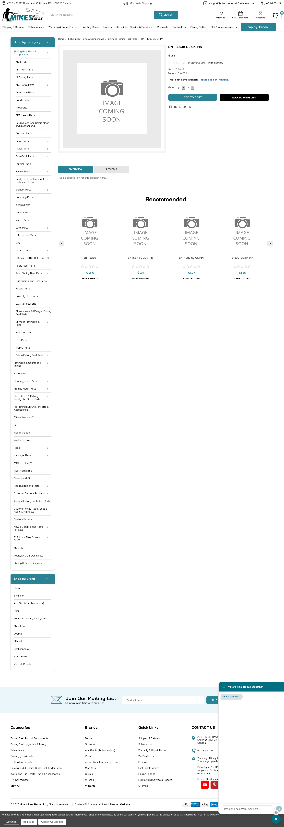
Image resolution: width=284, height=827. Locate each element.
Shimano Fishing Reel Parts (28, 323)
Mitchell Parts (23, 250)
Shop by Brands (257, 27)
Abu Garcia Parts (25, 84)
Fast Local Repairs (148, 768)
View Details (89, 278)
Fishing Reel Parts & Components (25, 53)
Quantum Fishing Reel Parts (31, 281)
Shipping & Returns (13, 27)
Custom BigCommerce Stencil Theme (96, 804)
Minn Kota (19, 626)
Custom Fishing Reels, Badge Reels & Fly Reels (30, 510)
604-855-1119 (274, 3)
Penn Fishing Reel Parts (29, 273)
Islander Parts (23, 189)
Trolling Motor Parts (25, 388)
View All (15, 785)
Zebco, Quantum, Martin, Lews (30, 618)
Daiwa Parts (22, 141)
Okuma (18, 633)
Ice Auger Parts (22, 455)
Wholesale (162, 27)
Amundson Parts (25, 92)
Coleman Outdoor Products (29, 493)
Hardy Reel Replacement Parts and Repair (30, 180)
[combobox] (112, 15)
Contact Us (179, 27)
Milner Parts (22, 148)
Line (16, 425)
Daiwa (17, 588)
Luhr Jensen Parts (26, 235)
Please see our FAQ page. (214, 79)
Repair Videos (22, 432)
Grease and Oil (22, 478)
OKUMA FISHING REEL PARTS (32, 258)
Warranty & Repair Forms (62, 27)
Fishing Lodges (146, 773)
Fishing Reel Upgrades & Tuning (28, 364)
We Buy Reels (91, 27)
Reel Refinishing (23, 470)
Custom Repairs (23, 519)
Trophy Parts (23, 347)
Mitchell (18, 641)
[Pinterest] (190, 107)
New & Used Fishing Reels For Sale (28, 528)
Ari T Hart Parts (24, 69)
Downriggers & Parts (25, 381)
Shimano (19, 595)
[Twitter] (185, 107)
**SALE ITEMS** (23, 463)
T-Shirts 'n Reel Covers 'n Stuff (28, 539)
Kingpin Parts (23, 204)
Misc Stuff (19, 548)
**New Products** (24, 417)
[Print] (180, 107)
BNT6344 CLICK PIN (140, 257)
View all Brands (22, 664)
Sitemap (143, 785)
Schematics (35, 27)
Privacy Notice (198, 27)
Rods (17, 447)
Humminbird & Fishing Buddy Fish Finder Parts (27, 398)
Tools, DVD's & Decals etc (28, 555)
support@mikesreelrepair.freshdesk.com (232, 3)
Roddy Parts (23, 100)
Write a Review (215, 63)
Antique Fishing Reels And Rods (32, 501)
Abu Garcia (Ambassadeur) (29, 603)
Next (270, 243)
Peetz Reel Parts (25, 265)
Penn (17, 610)
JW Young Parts (24, 197)
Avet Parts (21, 107)
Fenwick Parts (23, 163)
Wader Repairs (22, 440)
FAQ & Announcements (224, 27)
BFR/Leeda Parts (25, 115)
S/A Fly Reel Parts (26, 303)
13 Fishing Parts (24, 77)
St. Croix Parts (24, 332)
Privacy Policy (211, 814)
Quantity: (173, 87)
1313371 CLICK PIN (242, 257)
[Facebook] (170, 107)
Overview (75, 169)
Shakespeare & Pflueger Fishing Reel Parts (33, 313)
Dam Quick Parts (25, 156)
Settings (11, 822)
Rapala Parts (23, 288)
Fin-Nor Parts (23, 171)
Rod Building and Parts (26, 485)
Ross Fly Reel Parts (27, 296)
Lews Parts (22, 227)
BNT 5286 (89, 257)
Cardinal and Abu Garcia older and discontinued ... (32, 124)
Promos (107, 27)
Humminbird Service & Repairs (133, 27)
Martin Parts (22, 220)
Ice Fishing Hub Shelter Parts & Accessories (31, 408)
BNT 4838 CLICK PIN (152, 38)
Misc (18, 242)
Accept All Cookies (52, 822)
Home (61, 38)
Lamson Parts (23, 212)
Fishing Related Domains (28, 563)
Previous (61, 243)
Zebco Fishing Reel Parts (30, 355)
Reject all (28, 822)
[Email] (175, 107)
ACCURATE (20, 656)
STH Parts (21, 340)
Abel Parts (21, 62)
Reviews (111, 169)
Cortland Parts (24, 133)
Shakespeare (21, 649)
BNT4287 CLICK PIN (191, 257)
